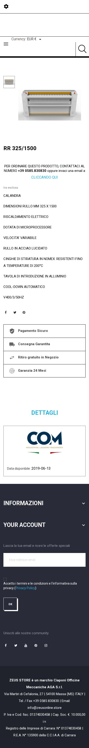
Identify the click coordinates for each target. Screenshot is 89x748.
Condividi (5, 312)
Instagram (46, 645)
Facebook (5, 645)
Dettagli (44, 412)
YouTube (26, 645)
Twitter (15, 645)
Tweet (15, 312)
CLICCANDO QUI (44, 177)
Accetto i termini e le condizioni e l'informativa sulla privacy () (40, 586)
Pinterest (24, 312)
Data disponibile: (19, 468)
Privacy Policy (25, 588)
